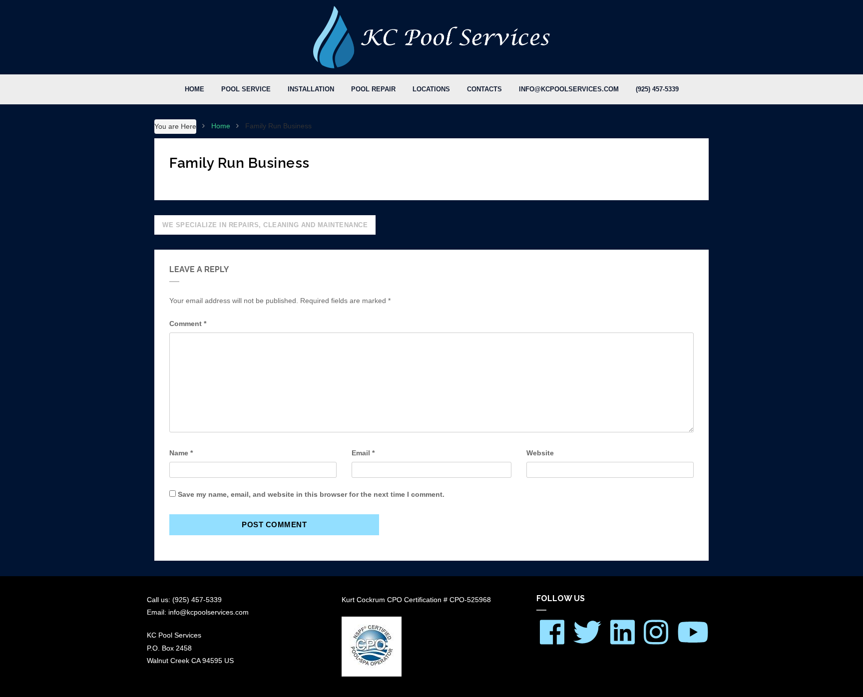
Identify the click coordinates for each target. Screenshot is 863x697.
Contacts (484, 89)
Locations (431, 89)
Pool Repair (373, 89)
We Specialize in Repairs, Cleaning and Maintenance (265, 225)
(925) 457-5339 (657, 89)
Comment (187, 324)
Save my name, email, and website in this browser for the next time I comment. (311, 494)
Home (194, 89)
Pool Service (246, 89)
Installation (311, 89)
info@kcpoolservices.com (569, 89)
